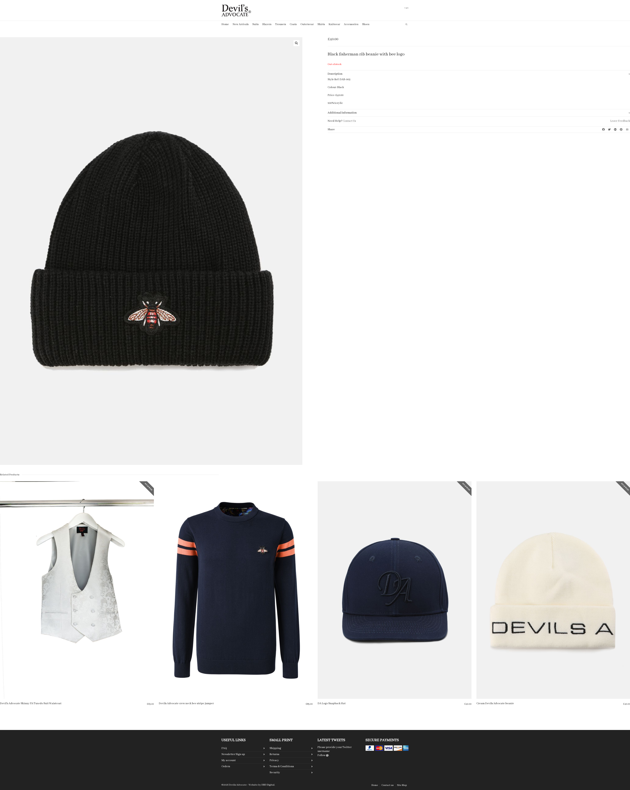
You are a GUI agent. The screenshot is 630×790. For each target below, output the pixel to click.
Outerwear (307, 24)
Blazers (266, 24)
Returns (274, 754)
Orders (225, 766)
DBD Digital (268, 784)
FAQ (224, 748)
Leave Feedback (620, 121)
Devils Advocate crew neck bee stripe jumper (186, 703)
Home (225, 24)
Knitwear (334, 24)
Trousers (280, 24)
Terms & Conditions (282, 766)
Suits (255, 24)
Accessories (351, 24)
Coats (293, 24)
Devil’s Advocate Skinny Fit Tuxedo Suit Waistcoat (30, 703)
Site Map (402, 785)
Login (406, 8)
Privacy (274, 760)
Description (335, 74)
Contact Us (349, 121)
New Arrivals (241, 24)
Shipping (275, 748)
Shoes (365, 24)
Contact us (387, 785)
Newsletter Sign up (233, 754)
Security (275, 772)
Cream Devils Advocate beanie (495, 703)
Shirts (321, 24)
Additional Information (342, 112)
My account (228, 760)
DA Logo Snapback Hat (332, 703)
